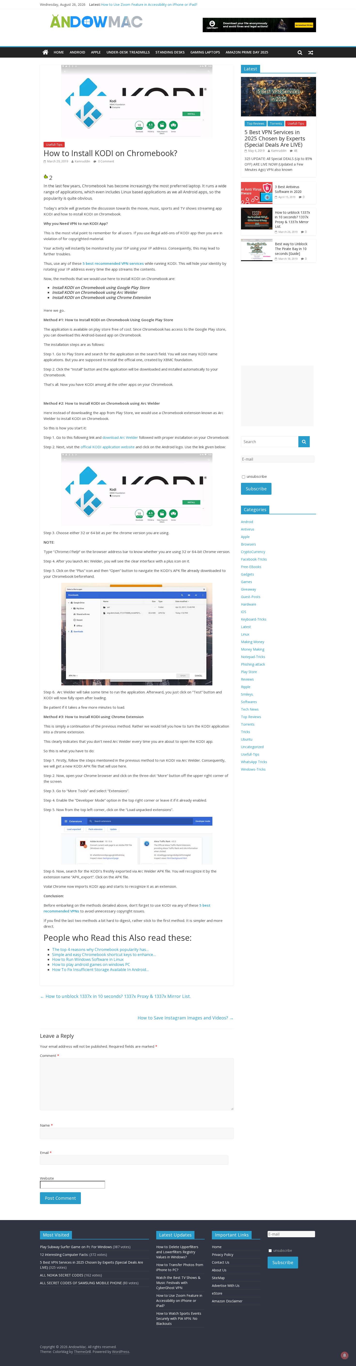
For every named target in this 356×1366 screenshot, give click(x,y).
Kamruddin (82, 161)
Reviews (247, 679)
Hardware (248, 604)
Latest (246, 626)
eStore (217, 1293)
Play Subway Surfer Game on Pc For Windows (76, 1247)
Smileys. (247, 694)
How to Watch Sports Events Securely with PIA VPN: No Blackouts (178, 1318)
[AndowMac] (96, 17)
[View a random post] (310, 52)
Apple (96, 52)
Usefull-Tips (54, 145)
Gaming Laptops (205, 52)
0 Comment (105, 161)
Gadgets (247, 574)
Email (46, 1152)
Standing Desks (170, 52)
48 (295, 151)
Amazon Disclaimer (227, 1301)
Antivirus (247, 529)
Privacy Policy (222, 1254)
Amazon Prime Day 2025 (247, 52)
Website (47, 1178)
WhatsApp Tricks (254, 761)
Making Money (252, 641)
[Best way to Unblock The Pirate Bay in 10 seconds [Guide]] (256, 241)
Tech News (250, 709)
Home (59, 52)
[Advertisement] (277, 396)
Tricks (245, 731)
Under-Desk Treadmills (128, 52)
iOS (243, 611)
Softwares (249, 701)
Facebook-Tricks (254, 559)
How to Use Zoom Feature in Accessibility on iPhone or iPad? (149, 4)
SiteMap (218, 1277)
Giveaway (248, 589)
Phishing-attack (253, 664)
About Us (219, 1270)
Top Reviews (255, 123)
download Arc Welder (120, 437)
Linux (245, 634)
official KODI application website (108, 446)
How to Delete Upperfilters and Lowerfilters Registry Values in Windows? (177, 1252)
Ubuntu (246, 739)
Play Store (249, 671)
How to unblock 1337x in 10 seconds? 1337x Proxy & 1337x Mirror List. (115, 996)
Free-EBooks (251, 566)
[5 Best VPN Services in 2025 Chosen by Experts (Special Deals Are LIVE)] (278, 79)
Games (246, 581)
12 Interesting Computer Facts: (64, 1254)
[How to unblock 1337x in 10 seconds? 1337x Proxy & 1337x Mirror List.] (256, 210)
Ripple (245, 686)
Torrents (276, 123)
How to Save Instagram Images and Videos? (186, 1018)
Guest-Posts (250, 596)
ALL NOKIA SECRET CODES (61, 1275)
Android (77, 52)
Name (46, 1125)
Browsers (248, 544)
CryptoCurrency (253, 551)
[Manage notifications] (344, 1355)
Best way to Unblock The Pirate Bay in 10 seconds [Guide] (291, 249)
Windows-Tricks (253, 769)
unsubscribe (256, 476)
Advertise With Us (226, 1285)
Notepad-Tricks (253, 656)
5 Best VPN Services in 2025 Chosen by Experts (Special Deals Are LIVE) (275, 138)
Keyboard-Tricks (253, 619)
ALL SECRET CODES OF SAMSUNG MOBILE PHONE (81, 1283)
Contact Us (220, 1262)
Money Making (252, 649)
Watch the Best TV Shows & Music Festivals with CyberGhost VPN (178, 1282)
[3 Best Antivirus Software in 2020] (256, 184)
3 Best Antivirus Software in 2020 (288, 189)
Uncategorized (252, 746)
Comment (49, 1055)
